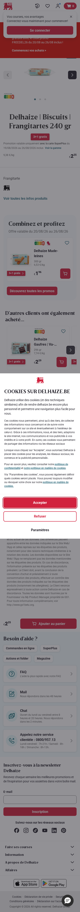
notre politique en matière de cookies (45, 468)
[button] (68, 901)
